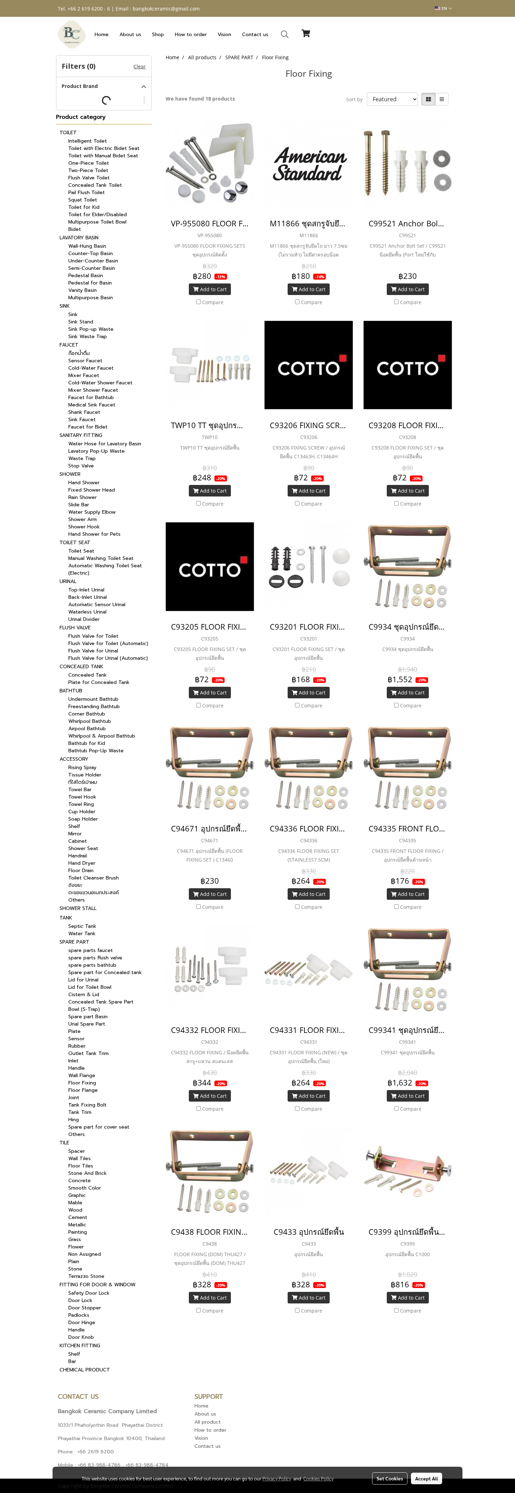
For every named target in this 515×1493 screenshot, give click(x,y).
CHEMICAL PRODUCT (85, 1370)
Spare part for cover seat (98, 1127)
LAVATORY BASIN (79, 237)
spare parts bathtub (92, 965)
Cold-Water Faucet (91, 368)
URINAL (68, 581)
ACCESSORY (74, 759)
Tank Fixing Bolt (87, 1105)
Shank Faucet (84, 412)
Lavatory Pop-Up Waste (96, 451)
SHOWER (70, 474)
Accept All (426, 1478)
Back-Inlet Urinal (87, 597)
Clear (139, 66)
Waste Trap (82, 458)
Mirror (75, 833)
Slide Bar (78, 504)
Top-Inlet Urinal (86, 590)
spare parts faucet (90, 950)
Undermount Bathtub (93, 699)
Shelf (74, 826)
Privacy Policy (276, 1478)
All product (207, 1422)
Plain (73, 1261)
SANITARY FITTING (81, 435)
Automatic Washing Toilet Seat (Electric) (105, 569)
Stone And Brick (87, 1173)
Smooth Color (84, 1188)
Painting (77, 1232)
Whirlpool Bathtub (89, 721)
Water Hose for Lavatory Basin (104, 443)
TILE (64, 1142)
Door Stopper (84, 1307)
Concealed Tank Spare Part (100, 1002)
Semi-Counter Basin (91, 268)
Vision (224, 34)
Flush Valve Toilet (89, 178)
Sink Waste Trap (87, 336)
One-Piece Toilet (88, 163)
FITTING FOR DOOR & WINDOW (98, 1284)
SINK (65, 306)
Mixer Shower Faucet (93, 390)
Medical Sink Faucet (91, 405)
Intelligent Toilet (87, 141)
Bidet (74, 229)
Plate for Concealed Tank (99, 682)
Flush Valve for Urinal (93, 651)
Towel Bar (79, 789)
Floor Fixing (82, 1083)
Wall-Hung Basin (87, 246)
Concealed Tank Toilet (95, 185)
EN (444, 8)
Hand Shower (83, 482)
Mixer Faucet (83, 375)
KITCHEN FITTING (80, 1345)
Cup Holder (81, 811)
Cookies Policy (318, 1478)
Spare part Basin (88, 1016)
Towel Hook (82, 797)
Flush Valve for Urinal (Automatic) (108, 658)
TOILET (68, 132)
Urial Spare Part (86, 1024)
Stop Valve (81, 466)
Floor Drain (81, 870)
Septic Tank (82, 926)
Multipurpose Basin (90, 297)
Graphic (77, 1195)
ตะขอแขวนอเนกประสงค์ (93, 892)
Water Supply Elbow (92, 512)
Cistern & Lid (83, 994)
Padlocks (78, 1315)
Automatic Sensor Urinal (96, 604)
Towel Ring (81, 804)
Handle (76, 1068)
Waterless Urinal (87, 612)
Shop (158, 34)
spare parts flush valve (95, 957)
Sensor (76, 1038)
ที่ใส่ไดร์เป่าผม (82, 782)
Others (76, 900)
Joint (73, 1097)
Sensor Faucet (85, 360)
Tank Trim (79, 1112)
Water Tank (82, 933)
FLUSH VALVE (75, 627)
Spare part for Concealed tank (105, 972)
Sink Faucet (82, 419)
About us (130, 34)
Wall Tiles (79, 1158)
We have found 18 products (200, 98)
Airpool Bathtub (87, 728)
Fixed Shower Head (91, 490)
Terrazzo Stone (86, 1276)
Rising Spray (82, 767)
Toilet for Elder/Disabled (97, 214)
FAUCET (69, 345)
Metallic (77, 1224)
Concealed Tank (87, 675)
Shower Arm (82, 519)
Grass (74, 1239)
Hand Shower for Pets (94, 534)
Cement (77, 1217)
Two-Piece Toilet (88, 170)
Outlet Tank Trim (88, 1053)
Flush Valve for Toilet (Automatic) (108, 643)
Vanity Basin (82, 290)
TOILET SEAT (75, 542)
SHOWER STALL (78, 908)
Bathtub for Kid (86, 743)
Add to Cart (213, 289)
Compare (213, 302)
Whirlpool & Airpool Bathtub (101, 736)
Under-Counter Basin (93, 261)
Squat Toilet (82, 200)
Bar (72, 1361)
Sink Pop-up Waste (91, 329)
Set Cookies (390, 1478)
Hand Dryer (81, 863)
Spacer (76, 1151)
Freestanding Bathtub (94, 706)
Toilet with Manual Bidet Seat (103, 155)
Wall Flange (81, 1075)
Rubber (76, 1046)
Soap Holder (83, 819)
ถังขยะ (75, 885)
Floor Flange (83, 1090)
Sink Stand (80, 322)
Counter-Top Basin (90, 253)
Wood (75, 1210)
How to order (191, 34)
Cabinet (77, 841)
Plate (74, 1031)
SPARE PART (74, 942)
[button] (285, 34)
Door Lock (80, 1300)
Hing (73, 1119)
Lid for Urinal (83, 980)
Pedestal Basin (85, 275)
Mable (75, 1202)
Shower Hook (84, 526)
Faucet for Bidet (88, 427)
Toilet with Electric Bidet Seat (103, 148)
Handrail (77, 855)
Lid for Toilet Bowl (89, 987)
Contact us (255, 34)
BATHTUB (71, 690)
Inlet (73, 1060)
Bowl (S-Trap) (84, 1009)
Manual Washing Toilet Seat (100, 558)
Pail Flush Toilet (86, 192)
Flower (76, 1247)
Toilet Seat (81, 551)
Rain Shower (82, 497)
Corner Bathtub (86, 714)
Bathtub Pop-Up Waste (96, 750)
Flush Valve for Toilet (93, 636)
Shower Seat (83, 848)
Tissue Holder (84, 775)
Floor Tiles (80, 1166)
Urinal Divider (83, 619)
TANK (66, 918)
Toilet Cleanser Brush (93, 878)
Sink (73, 314)
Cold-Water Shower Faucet (100, 382)
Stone (75, 1269)
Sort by (356, 99)
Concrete (79, 1180)
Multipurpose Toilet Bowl (97, 222)
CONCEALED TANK (81, 666)
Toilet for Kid (83, 207)
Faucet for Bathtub (91, 397)
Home (102, 34)
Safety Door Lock (89, 1293)
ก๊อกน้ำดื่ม (79, 353)
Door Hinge (81, 1322)
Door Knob (81, 1337)
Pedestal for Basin (90, 283)
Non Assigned (84, 1254)
